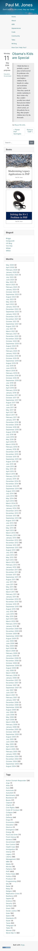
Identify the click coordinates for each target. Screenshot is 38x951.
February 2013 (11, 535)
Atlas (8, 785)
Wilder (8, 248)
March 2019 (10, 371)
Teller (8, 928)
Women (9, 930)
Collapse (9, 812)
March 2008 (10, 673)
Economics (10, 822)
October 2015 (11, 457)
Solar (8, 913)
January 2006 (11, 727)
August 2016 (11, 432)
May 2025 (10, 282)
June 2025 (10, 280)
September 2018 (12, 380)
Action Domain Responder (16, 780)
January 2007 (11, 700)
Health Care (10, 847)
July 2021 (9, 329)
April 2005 (10, 747)
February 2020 (11, 351)
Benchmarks (10, 795)
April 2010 (10, 619)
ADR (13, 24)
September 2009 (12, 636)
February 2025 (11, 287)
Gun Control (10, 844)
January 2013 (11, 538)
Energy (8, 832)
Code (13, 32)
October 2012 (11, 545)
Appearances (16, 28)
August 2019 (11, 363)
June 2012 (10, 555)
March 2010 (10, 621)
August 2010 (11, 609)
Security (9, 903)
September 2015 (12, 459)
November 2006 (12, 705)
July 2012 (9, 552)
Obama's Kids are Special (22, 56)
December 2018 (12, 375)
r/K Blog (9, 243)
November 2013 (12, 513)
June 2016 (10, 437)
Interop (8, 852)
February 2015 (11, 476)
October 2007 (11, 685)
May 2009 (10, 646)
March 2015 (10, 474)
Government (7, 76)
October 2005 (11, 732)
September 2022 (12, 312)
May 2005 (10, 744)
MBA (8, 862)
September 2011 (12, 577)
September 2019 (12, 361)
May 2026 (10, 265)
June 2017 (10, 407)
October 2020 (11, 341)
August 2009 (11, 638)
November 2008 (12, 661)
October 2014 (11, 486)
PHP (7, 871)
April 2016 (10, 442)
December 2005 (12, 729)
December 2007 (12, 680)
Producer (9, 879)
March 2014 (10, 503)
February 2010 (11, 624)
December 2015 (12, 452)
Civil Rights (10, 808)
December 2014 (12, 481)
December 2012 (12, 540)
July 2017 (9, 405)
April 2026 (10, 267)
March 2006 (10, 722)
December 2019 (12, 356)
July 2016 (9, 434)
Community (16, 36)
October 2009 (11, 634)
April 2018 (10, 388)
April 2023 (10, 304)
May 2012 (9, 557)
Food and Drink (12, 835)
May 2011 (9, 587)
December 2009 (12, 629)
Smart (8, 908)
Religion (9, 891)
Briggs (8, 238)
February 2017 (11, 417)
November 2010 (12, 602)
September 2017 (12, 400)
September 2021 (12, 324)
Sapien (8, 898)
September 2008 (12, 665)
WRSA (8, 251)
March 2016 (10, 444)
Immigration (10, 849)
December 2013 (12, 511)
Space (8, 916)
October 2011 (11, 575)
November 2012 (12, 543)
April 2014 (10, 501)
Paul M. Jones (19, 4)
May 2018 (9, 385)
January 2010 (11, 626)
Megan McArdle (19, 125)
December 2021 (12, 316)
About (14, 20)
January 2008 (11, 678)
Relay (8, 889)
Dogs (8, 820)
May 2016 (9, 439)
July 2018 (9, 383)
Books (8, 800)
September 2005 (12, 734)
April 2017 (10, 412)
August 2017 (11, 403)
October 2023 (11, 292)
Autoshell (9, 793)
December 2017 (12, 395)
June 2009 (10, 643)
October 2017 (11, 398)
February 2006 (11, 724)
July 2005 (10, 739)
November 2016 (12, 425)
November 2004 (12, 759)
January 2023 (11, 307)
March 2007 (10, 695)
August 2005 (11, 737)
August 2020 (11, 346)
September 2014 (12, 489)
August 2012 (11, 550)
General (9, 839)
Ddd (7, 815)
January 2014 (11, 508)
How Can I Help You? (19, 47)
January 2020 (11, 353)
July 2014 (9, 493)
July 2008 (10, 670)
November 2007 (12, 683)
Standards (10, 918)
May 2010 (9, 616)
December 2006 (12, 702)
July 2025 (10, 277)
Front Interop (11, 837)
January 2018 (11, 393)
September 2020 (12, 344)
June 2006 (10, 715)
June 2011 (10, 584)
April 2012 (10, 560)
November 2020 (12, 339)
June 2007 (10, 693)
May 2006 (10, 717)
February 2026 (11, 270)
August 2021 (11, 326)
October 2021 (11, 321)
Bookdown (10, 798)
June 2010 (10, 614)
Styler (8, 921)
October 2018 (11, 378)
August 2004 (11, 766)
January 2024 (11, 289)
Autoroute (10, 790)
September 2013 (12, 518)
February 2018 (11, 390)
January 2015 (11, 479)
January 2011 (11, 597)
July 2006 (10, 712)
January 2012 (11, 567)
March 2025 (10, 285)
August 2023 (11, 297)
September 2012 (12, 548)
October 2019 (11, 358)
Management (11, 859)
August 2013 (11, 520)
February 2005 (11, 751)
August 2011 (10, 579)
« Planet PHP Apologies (17, 132)
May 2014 (9, 498)
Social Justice (11, 911)
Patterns (9, 869)
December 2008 (12, 658)
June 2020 (10, 348)
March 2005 (10, 749)
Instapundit (10, 241)
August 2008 (11, 668)
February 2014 (11, 506)
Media (8, 864)
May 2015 (9, 469)
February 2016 (11, 447)
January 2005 (11, 754)
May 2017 (9, 410)
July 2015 (9, 464)
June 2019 (10, 368)
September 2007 (12, 688)
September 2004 (12, 764)
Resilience (10, 896)
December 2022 (12, 309)
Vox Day (9, 246)
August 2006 (11, 710)
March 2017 (10, 415)
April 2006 (10, 720)
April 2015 (10, 471)
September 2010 (12, 606)
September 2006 (12, 707)
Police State (10, 874)
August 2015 (11, 461)
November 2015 (12, 454)
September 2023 (12, 294)
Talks (13, 40)
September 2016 (12, 430)
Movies (8, 866)
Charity (9, 805)
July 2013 (9, 523)
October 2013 (11, 516)
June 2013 (10, 525)
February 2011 (11, 594)
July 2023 (10, 299)
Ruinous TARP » (30, 131)
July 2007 (10, 690)
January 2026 (11, 272)
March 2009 (10, 651)
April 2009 (10, 648)
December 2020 (12, 336)
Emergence (10, 830)
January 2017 (11, 420)
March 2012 (10, 562)
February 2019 (11, 373)
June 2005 (10, 742)
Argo (8, 783)
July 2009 (10, 641)
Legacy (9, 854)
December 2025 (12, 275)
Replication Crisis (12, 894)
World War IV (11, 933)
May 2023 (10, 302)
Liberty (8, 857)
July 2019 (9, 366)
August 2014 (11, 491)
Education (7, 74)
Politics (9, 876)
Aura (8, 788)
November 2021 (12, 319)
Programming (11, 881)
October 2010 (11, 604)
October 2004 (11, 761)
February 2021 (11, 334)
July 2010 (9, 611)
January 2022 (11, 314)
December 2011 (12, 570)
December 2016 (12, 422)
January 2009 (11, 656)
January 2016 (11, 449)
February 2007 (11, 697)
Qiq (7, 884)
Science (9, 901)
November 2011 (12, 572)
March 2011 (10, 592)
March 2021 (10, 331)
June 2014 (10, 496)
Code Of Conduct (13, 810)
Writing (14, 43)
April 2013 (10, 530)
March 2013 (10, 533)
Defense (9, 817)
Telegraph (10, 925)
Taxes (8, 923)
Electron (9, 827)
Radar (8, 886)
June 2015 (10, 466)
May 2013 (9, 528)
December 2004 (12, 756)
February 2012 (11, 565)
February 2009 (11, 653)
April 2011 (9, 589)
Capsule (9, 803)
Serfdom (9, 906)
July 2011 (9, 582)
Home (14, 17)
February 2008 (11, 675)
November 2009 (12, 631)
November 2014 (12, 484)
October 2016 (11, 427)
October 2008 (11, 663)
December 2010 (12, 599)
